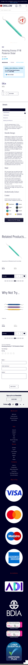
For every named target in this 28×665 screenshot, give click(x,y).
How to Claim (10, 74)
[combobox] (14, 10)
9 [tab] (20, 281)
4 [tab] (11, 281)
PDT (3, 47)
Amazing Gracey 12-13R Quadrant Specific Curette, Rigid (11, 261)
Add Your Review (20, 62)
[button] (11, 43)
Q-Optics (14, 459)
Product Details (6, 109)
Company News (14, 467)
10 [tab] (22, 281)
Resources (5, 117)
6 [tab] (15, 281)
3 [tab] (9, 281)
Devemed (14, 453)
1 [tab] (5, 281)
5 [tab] (13, 281)
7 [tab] (17, 281)
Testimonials (6, 115)
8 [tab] (19, 281)
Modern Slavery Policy (14, 469)
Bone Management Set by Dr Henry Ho (8, 318)
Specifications (6, 112)
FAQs (14, 436)
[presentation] (2, 2)
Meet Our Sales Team (14, 439)
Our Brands (14, 447)
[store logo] (6, 6)
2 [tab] (7, 281)
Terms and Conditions (14, 475)
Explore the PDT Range (14, 220)
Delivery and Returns (8, 120)
